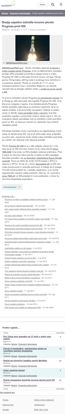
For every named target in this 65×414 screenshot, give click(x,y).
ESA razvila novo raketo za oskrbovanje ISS (23, 307)
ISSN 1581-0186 (41, 409)
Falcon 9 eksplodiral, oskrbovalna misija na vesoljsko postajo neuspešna (25, 349)
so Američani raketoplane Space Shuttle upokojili (32, 159)
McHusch (6, 353)
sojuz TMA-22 (8, 175)
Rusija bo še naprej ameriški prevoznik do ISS (23, 225)
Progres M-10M (16, 145)
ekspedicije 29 (42, 163)
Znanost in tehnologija (38, 29)
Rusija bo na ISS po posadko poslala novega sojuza (26, 199)
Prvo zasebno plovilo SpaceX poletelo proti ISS (24, 271)
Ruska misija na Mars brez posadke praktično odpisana (27, 284)
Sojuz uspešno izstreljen (15, 304)
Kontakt (6, 409)
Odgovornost (8, 404)
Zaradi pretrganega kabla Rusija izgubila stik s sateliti (27, 264)
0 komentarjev (9, 187)
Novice (14, 344)
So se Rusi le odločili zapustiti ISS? (19, 205)
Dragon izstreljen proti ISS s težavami (20, 261)
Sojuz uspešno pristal (13, 290)
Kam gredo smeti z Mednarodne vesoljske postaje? (26, 209)
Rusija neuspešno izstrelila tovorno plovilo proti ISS (26, 294)
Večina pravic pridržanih (44, 399)
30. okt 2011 (15, 29)
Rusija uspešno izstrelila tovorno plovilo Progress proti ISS (28, 24)
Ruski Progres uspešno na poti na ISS (20, 258)
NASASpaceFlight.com (16, 62)
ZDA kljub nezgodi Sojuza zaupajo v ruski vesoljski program (29, 232)
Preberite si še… (8, 196)
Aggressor (7, 341)
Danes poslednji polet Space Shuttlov (20, 300)
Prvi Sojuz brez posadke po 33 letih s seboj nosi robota (27, 219)
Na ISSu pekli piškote (13, 215)
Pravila (5, 399)
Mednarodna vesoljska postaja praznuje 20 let (24, 228)
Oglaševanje (39, 404)
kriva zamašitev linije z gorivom (33, 112)
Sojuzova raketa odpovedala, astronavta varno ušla (26, 238)
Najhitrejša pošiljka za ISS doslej (18, 248)
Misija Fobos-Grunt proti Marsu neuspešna (22, 277)
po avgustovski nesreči (48, 97)
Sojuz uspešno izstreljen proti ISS (18, 281)
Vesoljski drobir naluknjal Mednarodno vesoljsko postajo (28, 241)
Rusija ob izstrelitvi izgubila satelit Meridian (22, 274)
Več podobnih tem (7, 392)
